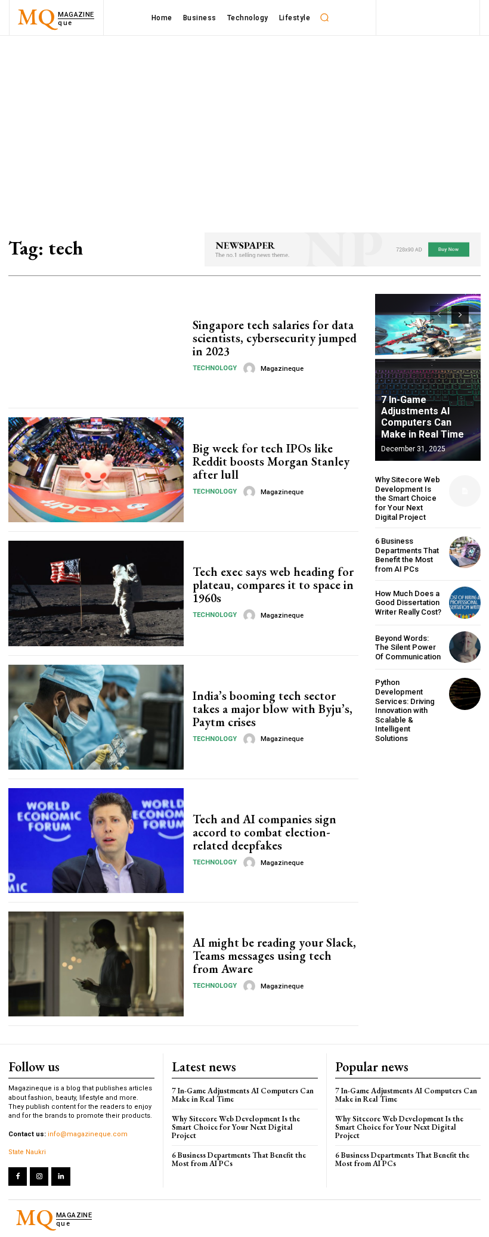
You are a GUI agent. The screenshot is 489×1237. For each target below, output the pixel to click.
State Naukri (27, 1152)
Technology (215, 368)
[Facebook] (17, 1176)
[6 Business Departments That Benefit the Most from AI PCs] (465, 552)
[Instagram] (39, 1176)
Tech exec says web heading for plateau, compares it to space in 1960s (273, 585)
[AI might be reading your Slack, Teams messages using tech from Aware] (96, 964)
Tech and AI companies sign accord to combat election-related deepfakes (264, 832)
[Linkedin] (60, 1176)
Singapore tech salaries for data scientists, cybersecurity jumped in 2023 (275, 338)
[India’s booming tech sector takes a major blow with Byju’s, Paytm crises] (96, 717)
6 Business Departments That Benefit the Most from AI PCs (407, 555)
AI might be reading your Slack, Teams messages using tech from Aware (274, 955)
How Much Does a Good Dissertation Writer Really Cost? (408, 602)
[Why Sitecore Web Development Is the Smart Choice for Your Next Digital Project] (465, 491)
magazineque (282, 369)
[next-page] (460, 315)
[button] (324, 18)
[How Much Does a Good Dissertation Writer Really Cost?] (465, 602)
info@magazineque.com (88, 1134)
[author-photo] (251, 368)
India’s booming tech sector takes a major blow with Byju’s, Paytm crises (272, 709)
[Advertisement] (244, 125)
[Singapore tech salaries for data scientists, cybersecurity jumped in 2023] (96, 346)
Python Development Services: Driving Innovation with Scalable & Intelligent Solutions (405, 710)
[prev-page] (438, 315)
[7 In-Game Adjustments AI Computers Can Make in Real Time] (428, 377)
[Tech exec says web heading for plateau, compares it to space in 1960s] (96, 593)
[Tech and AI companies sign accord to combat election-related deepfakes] (96, 840)
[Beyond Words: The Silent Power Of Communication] (465, 647)
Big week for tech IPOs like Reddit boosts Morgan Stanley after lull (271, 461)
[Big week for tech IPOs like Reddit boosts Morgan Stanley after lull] (96, 469)
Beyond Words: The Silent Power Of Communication (408, 647)
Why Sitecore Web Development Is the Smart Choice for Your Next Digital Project (407, 498)
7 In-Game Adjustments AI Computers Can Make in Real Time (422, 417)
